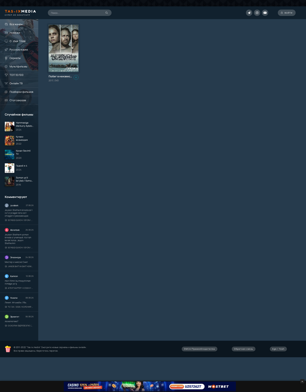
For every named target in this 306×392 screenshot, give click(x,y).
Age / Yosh (278, 349)
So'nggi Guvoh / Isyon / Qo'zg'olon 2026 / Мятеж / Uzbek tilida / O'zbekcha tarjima (20, 220)
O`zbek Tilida (18, 41)
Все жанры (16, 24)
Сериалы (15, 58)
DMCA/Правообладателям (199, 349)
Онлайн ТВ (16, 83)
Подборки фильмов (21, 92)
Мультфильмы (18, 66)
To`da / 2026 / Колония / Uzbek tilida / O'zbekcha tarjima (20, 306)
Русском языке (19, 49)
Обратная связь (243, 349)
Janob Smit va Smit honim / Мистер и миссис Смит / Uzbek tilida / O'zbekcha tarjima (20, 266)
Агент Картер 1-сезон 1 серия (20, 288)
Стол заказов (18, 100)
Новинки (15, 32)
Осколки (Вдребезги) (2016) (20, 325)
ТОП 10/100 (16, 75)
